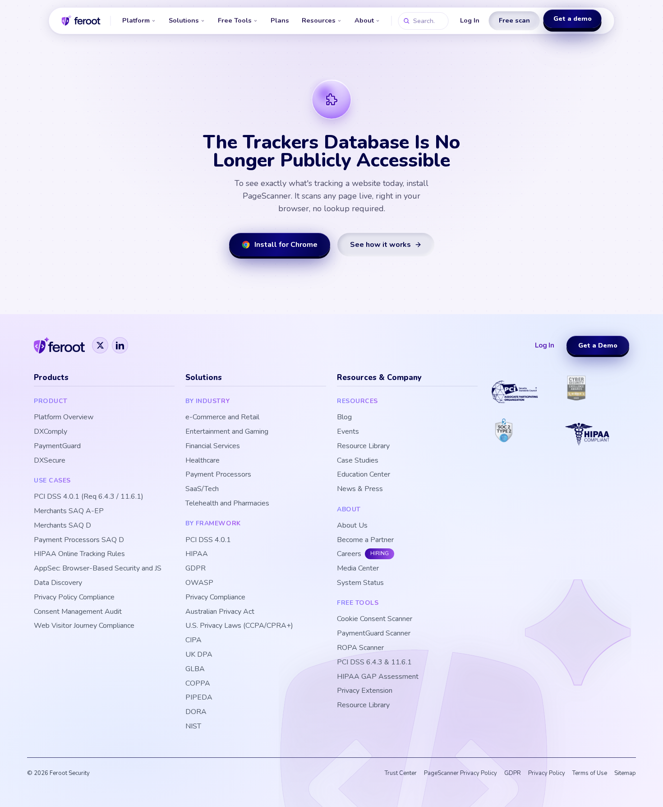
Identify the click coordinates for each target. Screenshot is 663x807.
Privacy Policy (546, 773)
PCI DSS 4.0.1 (208, 540)
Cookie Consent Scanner (374, 619)
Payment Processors (218, 474)
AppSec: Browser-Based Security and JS (97, 568)
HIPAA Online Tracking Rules (79, 554)
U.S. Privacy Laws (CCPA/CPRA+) (239, 626)
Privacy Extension (364, 691)
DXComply (50, 431)
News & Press (360, 489)
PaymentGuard (57, 446)
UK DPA (198, 654)
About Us (352, 525)
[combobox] (423, 21)
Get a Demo (597, 345)
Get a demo (572, 19)
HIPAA (196, 554)
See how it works (380, 245)
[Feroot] (59, 345)
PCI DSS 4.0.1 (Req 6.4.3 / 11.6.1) (88, 496)
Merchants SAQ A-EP (69, 511)
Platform (136, 20)
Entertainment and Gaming (226, 431)
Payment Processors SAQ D (79, 540)
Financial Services (212, 446)
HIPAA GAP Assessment (378, 677)
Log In (469, 20)
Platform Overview (63, 417)
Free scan (514, 20)
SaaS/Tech (202, 489)
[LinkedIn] (120, 345)
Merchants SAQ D (62, 525)
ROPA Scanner (360, 648)
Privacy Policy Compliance (74, 597)
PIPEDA (198, 697)
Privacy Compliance (215, 597)
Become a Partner (365, 540)
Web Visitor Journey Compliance (84, 626)
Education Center (363, 474)
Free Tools (235, 20)
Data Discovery (58, 583)
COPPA (197, 683)
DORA (196, 712)
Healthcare (202, 460)
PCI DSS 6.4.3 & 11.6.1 (374, 662)
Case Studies (357, 460)
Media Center (358, 568)
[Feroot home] (81, 21)
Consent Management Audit (78, 612)
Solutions (184, 20)
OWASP (199, 583)
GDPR (195, 568)
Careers (349, 554)
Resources (319, 20)
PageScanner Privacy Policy (460, 773)
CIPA (193, 640)
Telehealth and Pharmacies (227, 503)
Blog (344, 417)
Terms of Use (589, 773)
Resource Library (363, 446)
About (364, 20)
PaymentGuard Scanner (373, 633)
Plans (280, 20)
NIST (193, 726)
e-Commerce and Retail (222, 417)
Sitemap (625, 773)
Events (348, 431)
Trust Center (401, 773)
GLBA (195, 669)
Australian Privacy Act (219, 612)
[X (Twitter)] (100, 345)
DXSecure (49, 460)
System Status (360, 583)
